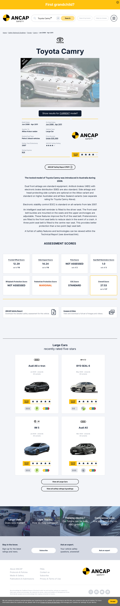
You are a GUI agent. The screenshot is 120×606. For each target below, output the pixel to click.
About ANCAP (16, 569)
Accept (112, 601)
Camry (35, 33)
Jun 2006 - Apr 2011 (46, 33)
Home (5, 33)
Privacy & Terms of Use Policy (50, 602)
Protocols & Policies (19, 572)
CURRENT (65, 113)
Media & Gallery (17, 575)
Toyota (29, 33)
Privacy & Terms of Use (50, 579)
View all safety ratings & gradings (60, 489)
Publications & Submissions (22, 579)
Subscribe (44, 575)
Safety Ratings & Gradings (17, 33)
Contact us (44, 572)
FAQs (42, 569)
